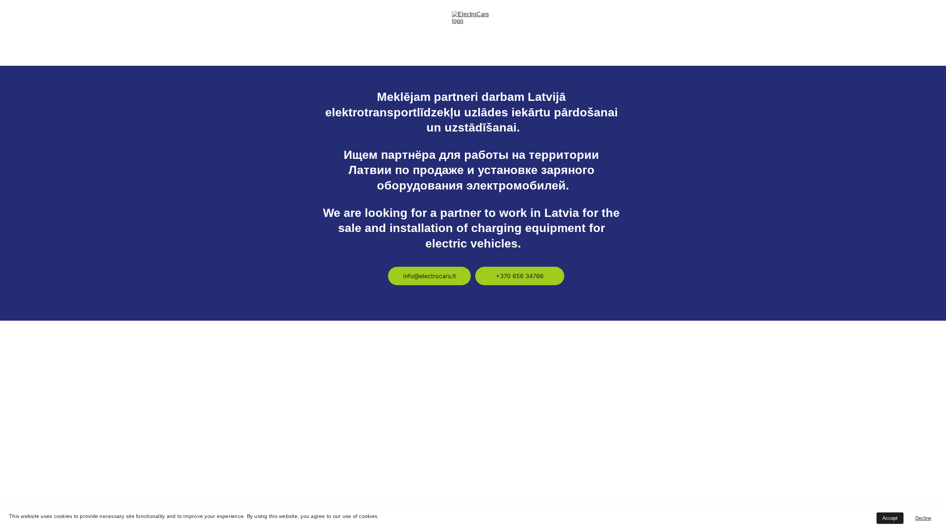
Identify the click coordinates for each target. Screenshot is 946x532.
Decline (923, 518)
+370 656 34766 (520, 276)
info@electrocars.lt (429, 276)
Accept (890, 518)
